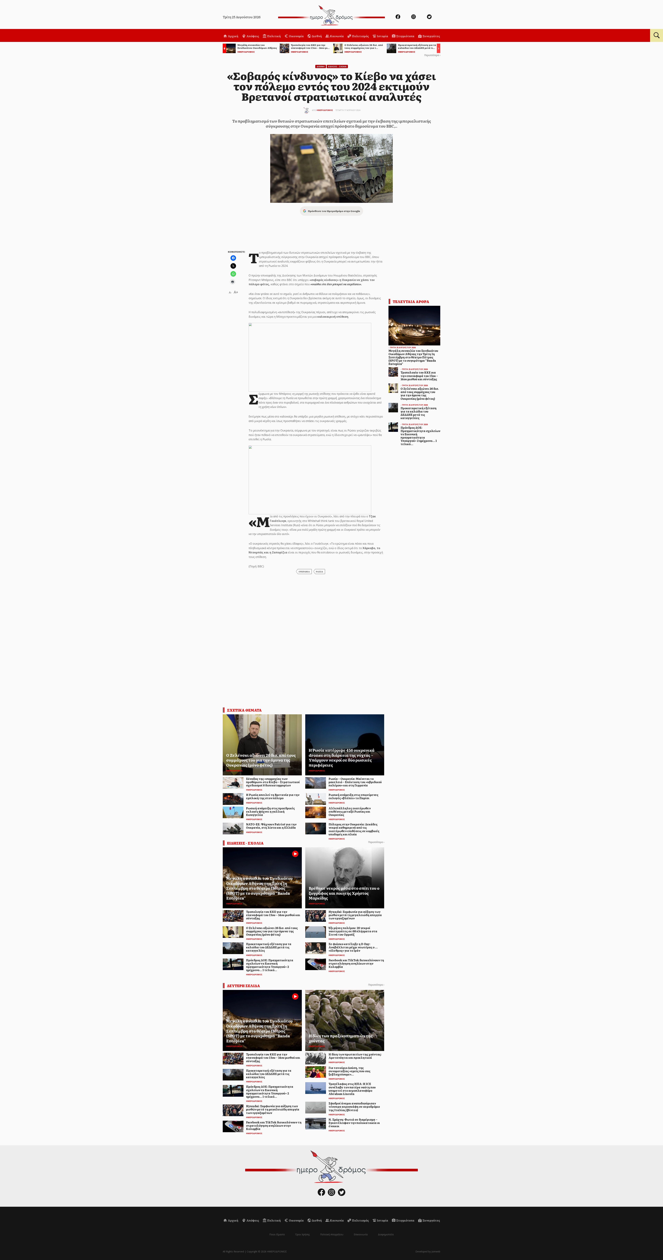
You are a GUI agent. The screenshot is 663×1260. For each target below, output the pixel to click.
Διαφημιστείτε (386, 1234)
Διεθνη (321, 66)
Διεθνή (316, 36)
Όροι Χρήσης (302, 1234)
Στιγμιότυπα (405, 36)
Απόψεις (252, 36)
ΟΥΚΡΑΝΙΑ (304, 571)
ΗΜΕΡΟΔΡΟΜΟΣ (325, 110)
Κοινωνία (336, 36)
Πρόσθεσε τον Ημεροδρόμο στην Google (334, 211)
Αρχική (232, 36)
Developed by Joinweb (427, 1251)
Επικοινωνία (361, 1234)
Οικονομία (296, 36)
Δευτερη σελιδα (243, 985)
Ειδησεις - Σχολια (337, 66)
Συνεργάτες (431, 36)
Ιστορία (382, 36)
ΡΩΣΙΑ (319, 571)
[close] (629, 14)
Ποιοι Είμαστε (277, 1234)
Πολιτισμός (360, 36)
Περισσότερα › (432, 55)
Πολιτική (274, 36)
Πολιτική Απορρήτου (331, 1234)
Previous (223, 49)
